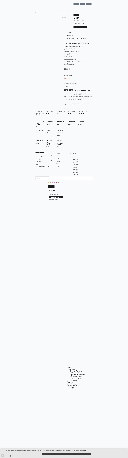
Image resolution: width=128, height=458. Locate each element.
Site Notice (75, 161)
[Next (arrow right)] (126, 320)
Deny (24, 453)
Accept (66, 453)
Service (57, 156)
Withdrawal (75, 162)
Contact (57, 158)
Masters (57, 155)
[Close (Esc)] (127, 1)
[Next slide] (42, 152)
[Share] (125, 1)
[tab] (78, 87)
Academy (67, 11)
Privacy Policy (76, 164)
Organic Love (60, 14)
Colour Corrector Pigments (76, 379)
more (109, 453)
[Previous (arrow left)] (2, 320)
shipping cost (69, 75)
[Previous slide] (38, 152)
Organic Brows (68, 14)
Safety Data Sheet (68, 108)
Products (69, 32)
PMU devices (70, 35)
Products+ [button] (60, 11)
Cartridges (64, 17)
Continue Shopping (80, 27)
